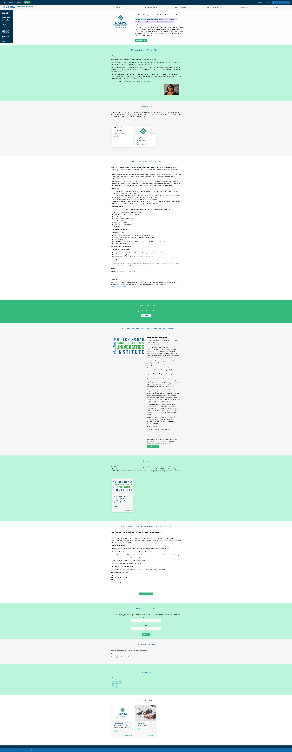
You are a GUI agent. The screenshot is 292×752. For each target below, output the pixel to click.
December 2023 (116, 683)
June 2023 (115, 680)
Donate (19, 2)
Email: (146, 625)
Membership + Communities (150, 7)
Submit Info (145, 315)
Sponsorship (30, 749)
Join (5, 2)
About (118, 7)
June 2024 (115, 687)
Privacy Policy (6, 749)
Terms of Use (15, 749)
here (137, 271)
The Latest (276, 7)
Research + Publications (213, 7)
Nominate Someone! (145, 594)
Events (175, 470)
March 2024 (115, 685)
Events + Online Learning (181, 7)
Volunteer (11, 2)
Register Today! (152, 446)
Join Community (140, 40)
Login (26, 2)
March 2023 (115, 678)
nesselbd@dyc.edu (122, 284)
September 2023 (117, 681)
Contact (22, 749)
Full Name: (146, 617)
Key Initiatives (244, 7)
